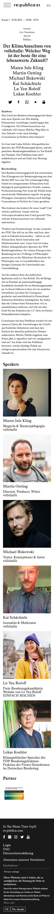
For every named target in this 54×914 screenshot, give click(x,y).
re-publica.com (13, 830)
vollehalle (10, 430)
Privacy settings (11, 871)
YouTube (28, 837)
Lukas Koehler (27, 94)
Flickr (9, 837)
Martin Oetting (27, 73)
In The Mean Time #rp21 (19, 826)
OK (7, 909)
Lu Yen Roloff (27, 88)
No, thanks (18, 909)
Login (7, 845)
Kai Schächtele (27, 83)
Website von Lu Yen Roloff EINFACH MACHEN (22, 694)
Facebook (4, 837)
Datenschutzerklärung (18, 853)
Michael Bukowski (27, 78)
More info (9, 902)
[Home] (27, 5)
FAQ (6, 849)
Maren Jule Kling (27, 67)
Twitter (22, 837)
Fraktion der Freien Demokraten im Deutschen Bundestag (26, 766)
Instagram (16, 837)
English (49, 6)
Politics (27, 39)
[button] (10, 102)
